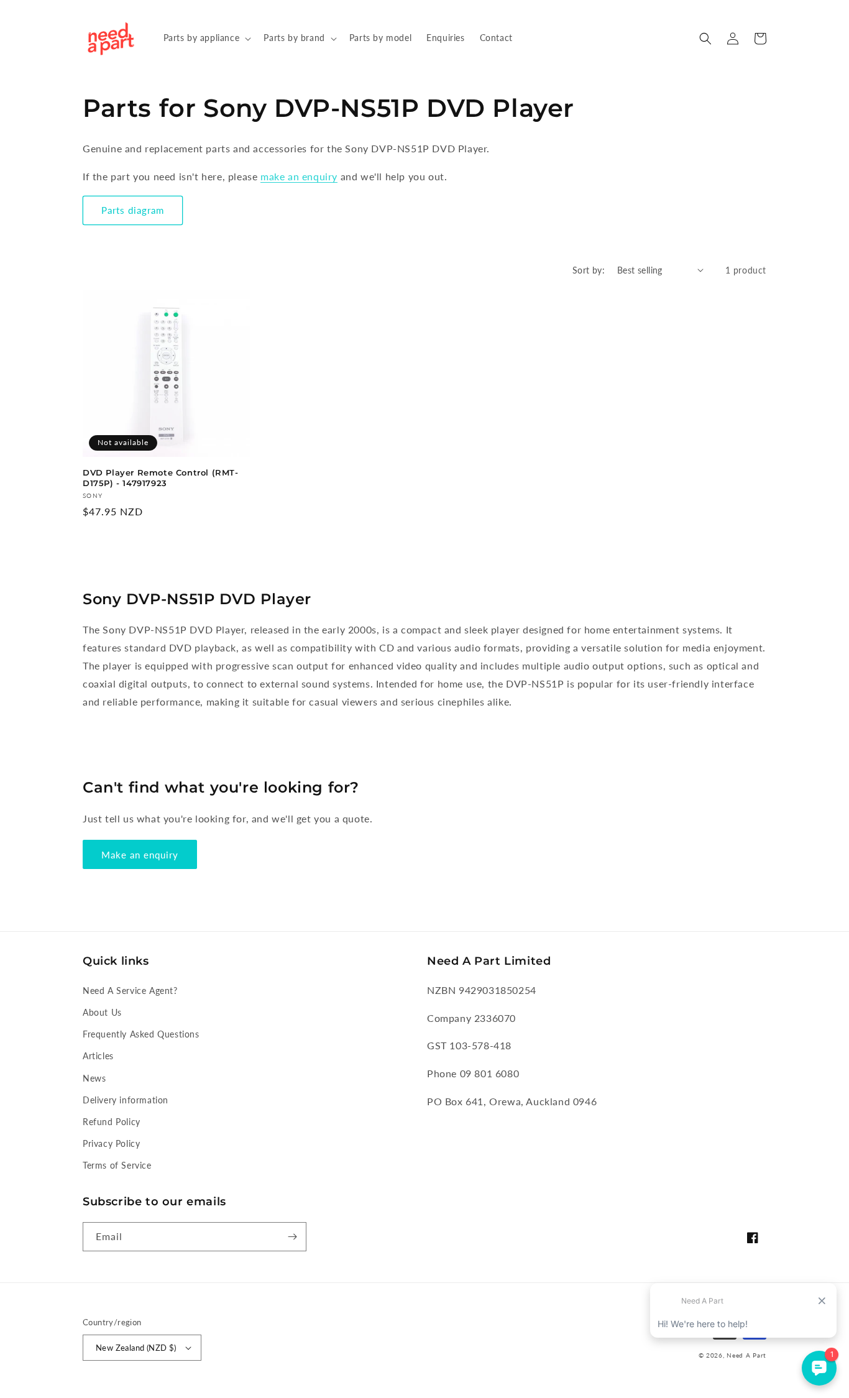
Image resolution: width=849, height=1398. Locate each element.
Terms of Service (117, 1165)
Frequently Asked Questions (141, 1034)
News (94, 1078)
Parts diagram (132, 210)
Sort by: (588, 270)
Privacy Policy (111, 1143)
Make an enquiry (139, 854)
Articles (98, 1056)
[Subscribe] (292, 1236)
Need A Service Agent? (130, 990)
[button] (206, 38)
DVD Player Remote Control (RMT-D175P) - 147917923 (161, 477)
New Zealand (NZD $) (136, 1348)
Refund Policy (111, 1121)
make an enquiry (298, 176)
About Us (102, 1012)
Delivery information (125, 1100)
